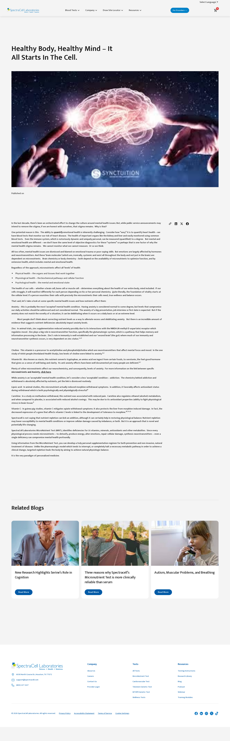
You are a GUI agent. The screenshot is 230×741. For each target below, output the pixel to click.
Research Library (185, 676)
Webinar (181, 692)
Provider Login (93, 686)
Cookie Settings (122, 713)
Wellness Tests (139, 697)
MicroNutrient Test (141, 676)
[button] (73, 10)
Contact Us (92, 681)
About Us (91, 670)
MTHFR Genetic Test (141, 692)
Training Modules (185, 697)
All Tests (136, 670)
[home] (23, 10)
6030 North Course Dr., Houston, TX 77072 (34, 674)
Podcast (181, 686)
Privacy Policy (65, 713)
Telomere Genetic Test (142, 686)
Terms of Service (105, 713)
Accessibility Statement (84, 713)
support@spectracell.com (27, 679)
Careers (90, 676)
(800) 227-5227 (22, 685)
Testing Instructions (186, 670)
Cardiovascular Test (141, 681)
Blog (180, 681)
